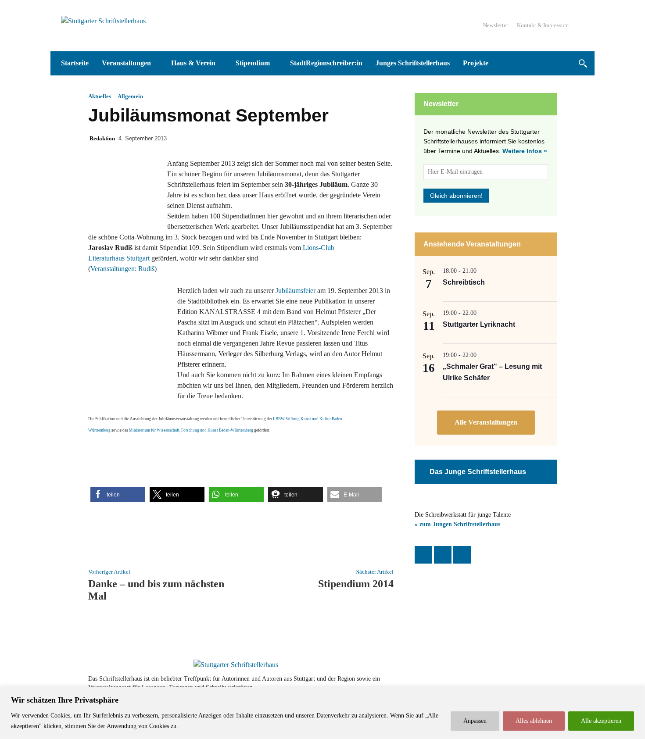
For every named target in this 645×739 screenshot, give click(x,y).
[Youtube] (525, 683)
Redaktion (102, 138)
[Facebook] (423, 555)
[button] (582, 63)
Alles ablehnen (534, 721)
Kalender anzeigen (486, 423)
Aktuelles (99, 96)
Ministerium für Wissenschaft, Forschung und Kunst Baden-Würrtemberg (191, 430)
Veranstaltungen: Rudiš (122, 268)
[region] (322, 713)
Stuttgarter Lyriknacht (479, 324)
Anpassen (475, 721)
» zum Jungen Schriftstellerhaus (457, 524)
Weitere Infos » (524, 150)
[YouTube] (462, 555)
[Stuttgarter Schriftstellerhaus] (235, 665)
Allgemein (130, 96)
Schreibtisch (464, 282)
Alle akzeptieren (601, 721)
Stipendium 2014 (356, 583)
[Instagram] (443, 555)
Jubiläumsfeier (295, 290)
